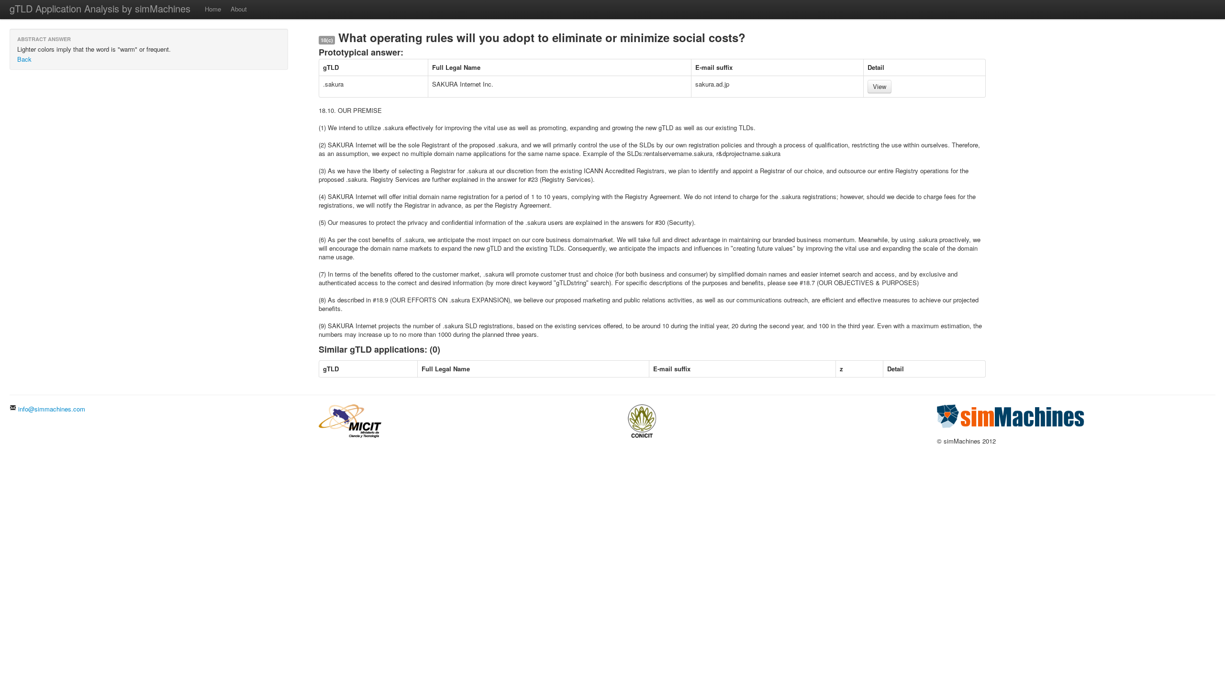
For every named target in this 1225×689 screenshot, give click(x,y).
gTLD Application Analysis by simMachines (100, 8)
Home (213, 8)
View (879, 86)
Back (24, 59)
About (239, 8)
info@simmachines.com (50, 408)
